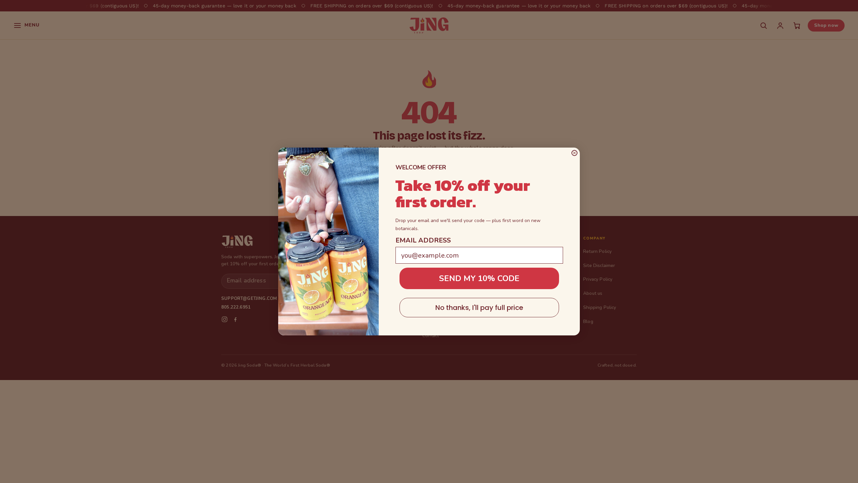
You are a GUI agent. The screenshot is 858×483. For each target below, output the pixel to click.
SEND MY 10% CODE (479, 278)
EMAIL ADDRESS (423, 240)
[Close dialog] (574, 153)
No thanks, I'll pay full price (479, 307)
